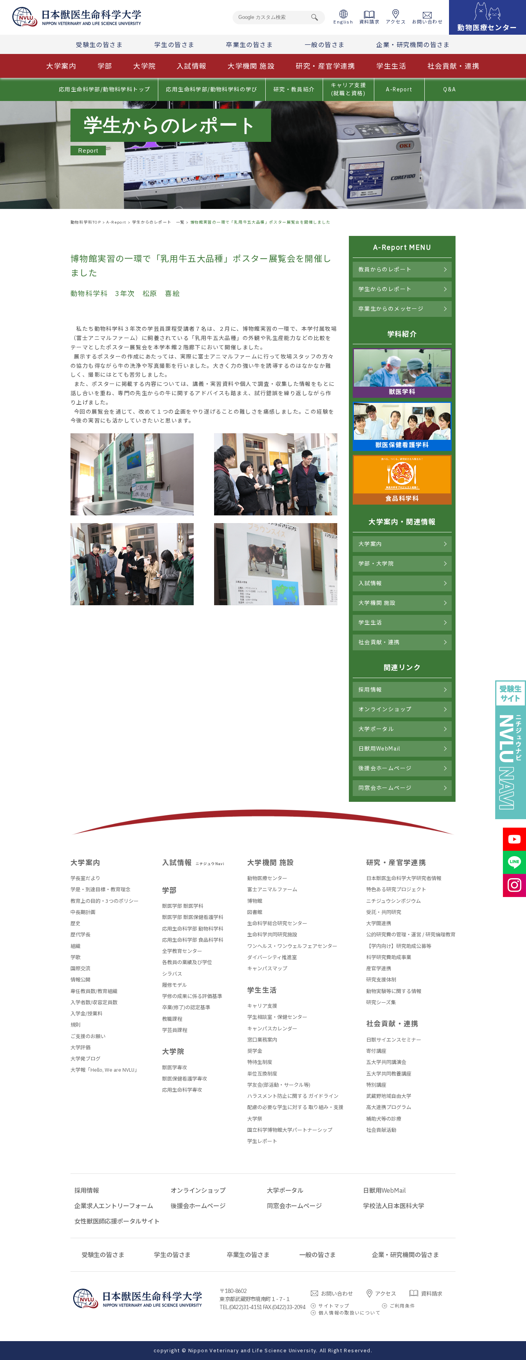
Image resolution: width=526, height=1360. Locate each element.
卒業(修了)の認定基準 (186, 1007)
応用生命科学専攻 (182, 1090)
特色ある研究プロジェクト (396, 889)
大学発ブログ (85, 1058)
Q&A (449, 89)
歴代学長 (80, 934)
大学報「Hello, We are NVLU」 (104, 1070)
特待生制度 (259, 1062)
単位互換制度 (262, 1073)
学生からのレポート (385, 289)
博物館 (254, 901)
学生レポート (262, 1141)
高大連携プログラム (388, 1107)
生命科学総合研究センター (277, 923)
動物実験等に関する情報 (393, 991)
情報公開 (80, 979)
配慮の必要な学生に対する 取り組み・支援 (295, 1107)
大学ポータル (376, 728)
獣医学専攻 (174, 1067)
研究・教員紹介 (294, 89)
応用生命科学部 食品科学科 (192, 940)
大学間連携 (378, 923)
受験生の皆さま (99, 45)
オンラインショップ (385, 709)
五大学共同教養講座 (388, 1073)
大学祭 (254, 1119)
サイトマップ (333, 1306)
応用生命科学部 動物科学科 (192, 929)
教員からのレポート (385, 269)
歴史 (75, 923)
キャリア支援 (262, 1006)
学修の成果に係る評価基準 (192, 996)
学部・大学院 (376, 563)
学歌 (75, 957)
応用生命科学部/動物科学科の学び (211, 89)
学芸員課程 (174, 1030)
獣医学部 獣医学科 (182, 906)
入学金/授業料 (86, 1013)
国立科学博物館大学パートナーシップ (289, 1130)
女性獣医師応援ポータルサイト (117, 1221)
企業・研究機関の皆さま (413, 45)
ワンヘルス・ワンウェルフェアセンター (292, 946)
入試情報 (192, 66)
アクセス (396, 22)
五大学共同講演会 (386, 1062)
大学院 (144, 66)
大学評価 (80, 1047)
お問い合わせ (427, 22)
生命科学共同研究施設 (272, 934)
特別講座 (376, 1085)
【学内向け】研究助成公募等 (398, 946)
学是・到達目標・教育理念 (100, 889)
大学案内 (61, 66)
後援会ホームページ (385, 768)
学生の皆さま (174, 45)
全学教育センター (182, 951)
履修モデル (174, 985)
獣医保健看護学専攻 (184, 1079)
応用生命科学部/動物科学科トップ (104, 89)
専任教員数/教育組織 (93, 991)
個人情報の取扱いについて (349, 1313)
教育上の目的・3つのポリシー (104, 901)
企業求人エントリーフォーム (113, 1206)
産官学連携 (378, 968)
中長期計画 (82, 912)
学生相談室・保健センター (277, 1017)
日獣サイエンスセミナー (393, 1040)
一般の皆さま (325, 45)
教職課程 (172, 1019)
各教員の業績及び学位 (187, 962)
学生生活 (391, 66)
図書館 (254, 912)
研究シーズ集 (381, 1002)
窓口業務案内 (262, 1040)
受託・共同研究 (383, 912)
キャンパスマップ (267, 968)
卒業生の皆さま (249, 45)
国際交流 (80, 968)
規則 (75, 1025)
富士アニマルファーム (272, 889)
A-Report (399, 89)
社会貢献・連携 (453, 66)
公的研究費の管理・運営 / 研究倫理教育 (411, 934)
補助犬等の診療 (383, 1119)
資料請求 (369, 22)
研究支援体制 (381, 979)
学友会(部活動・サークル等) (278, 1085)
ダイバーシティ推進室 (272, 957)
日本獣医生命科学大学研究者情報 (403, 878)
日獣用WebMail (379, 748)
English (343, 22)
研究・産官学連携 (325, 66)
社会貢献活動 (381, 1130)
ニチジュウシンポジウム (393, 901)
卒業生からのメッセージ (391, 308)
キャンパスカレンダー (272, 1028)
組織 (75, 946)
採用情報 (370, 689)
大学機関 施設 (251, 66)
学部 (104, 66)
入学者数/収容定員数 (93, 1002)
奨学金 (254, 1051)
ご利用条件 (402, 1306)
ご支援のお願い (88, 1036)
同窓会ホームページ (385, 787)
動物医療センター (267, 878)
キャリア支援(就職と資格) (348, 89)
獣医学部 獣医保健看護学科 (192, 917)
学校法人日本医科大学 (393, 1206)
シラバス (172, 974)
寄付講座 (376, 1051)
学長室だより (85, 878)
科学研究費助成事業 (388, 957)
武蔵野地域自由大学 (388, 1096)
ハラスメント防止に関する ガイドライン (292, 1096)
